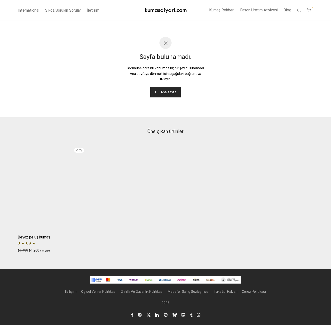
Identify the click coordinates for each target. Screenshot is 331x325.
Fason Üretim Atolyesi (259, 10)
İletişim (93, 10)
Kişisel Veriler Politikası (98, 291)
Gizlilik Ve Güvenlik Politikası (142, 291)
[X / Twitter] (148, 314)
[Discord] (183, 314)
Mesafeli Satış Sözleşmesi (188, 291)
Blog (287, 10)
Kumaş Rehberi (221, 10)
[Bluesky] (175, 314)
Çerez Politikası (254, 291)
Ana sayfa (168, 92)
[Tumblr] (191, 314)
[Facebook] (132, 314)
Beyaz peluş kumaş (34, 237)
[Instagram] (140, 314)
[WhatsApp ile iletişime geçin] (198, 314)
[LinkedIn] (157, 314)
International (28, 10)
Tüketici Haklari (225, 291)
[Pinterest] (166, 314)
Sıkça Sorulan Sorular (63, 10)
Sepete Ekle (25, 250)
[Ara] (299, 10)
